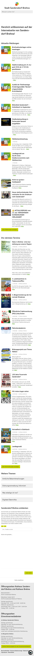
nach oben (29, 573)
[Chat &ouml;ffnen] (30, 652)
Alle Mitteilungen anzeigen (9, 229)
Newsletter (11, 652)
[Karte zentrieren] (5, 526)
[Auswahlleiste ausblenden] (2, 526)
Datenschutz (26, 650)
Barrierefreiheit (5, 650)
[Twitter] (25, 580)
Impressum (4, 652)
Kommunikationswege (16, 650)
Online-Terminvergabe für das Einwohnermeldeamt (16, 646)
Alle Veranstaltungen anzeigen (10, 466)
